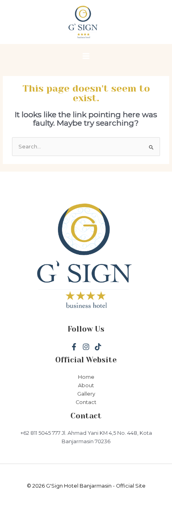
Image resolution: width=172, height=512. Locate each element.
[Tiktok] (98, 346)
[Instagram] (86, 346)
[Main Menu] (86, 56)
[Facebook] (74, 346)
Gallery (86, 394)
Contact (86, 402)
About (86, 385)
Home (86, 377)
